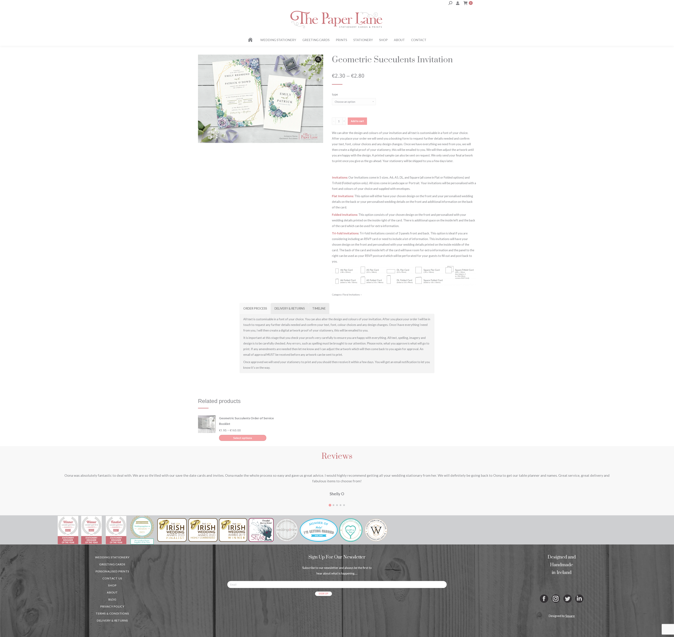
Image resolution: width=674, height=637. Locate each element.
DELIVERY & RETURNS (112, 620)
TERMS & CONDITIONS (112, 613)
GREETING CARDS (112, 564)
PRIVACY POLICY (112, 606)
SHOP (112, 585)
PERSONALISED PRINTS (112, 571)
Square (570, 616)
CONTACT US (112, 578)
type (335, 94)
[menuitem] (251, 40)
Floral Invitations (351, 294)
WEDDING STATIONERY (112, 557)
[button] (318, 59)
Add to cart (357, 121)
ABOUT (112, 592)
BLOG (112, 599)
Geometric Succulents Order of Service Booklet (246, 421)
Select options (242, 437)
